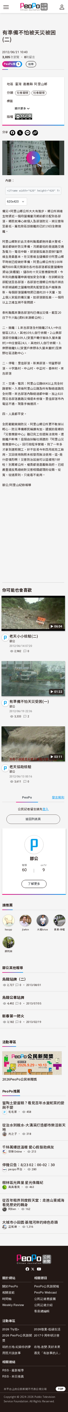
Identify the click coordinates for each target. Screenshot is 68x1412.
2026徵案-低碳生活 (47, 1329)
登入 (45, 809)
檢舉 (31, 64)
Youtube (39, 1269)
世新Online (15, 1151)
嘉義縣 (28, 84)
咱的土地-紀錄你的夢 (16, 1346)
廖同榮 (8, 951)
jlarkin (25, 929)
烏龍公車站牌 (13, 997)
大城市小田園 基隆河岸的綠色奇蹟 (30, 1222)
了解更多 (34, 884)
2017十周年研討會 (47, 1335)
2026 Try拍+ (10, 1329)
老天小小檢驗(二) (23, 635)
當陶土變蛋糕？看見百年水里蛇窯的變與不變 (33, 1105)
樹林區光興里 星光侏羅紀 (22, 1182)
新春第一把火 (13, 1016)
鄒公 (12, 641)
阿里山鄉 (40, 84)
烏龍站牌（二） (15, 979)
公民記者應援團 (45, 1299)
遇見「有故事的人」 (48, 1353)
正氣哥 (12, 1226)
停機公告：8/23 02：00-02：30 (28, 1164)
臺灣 (18, 84)
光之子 (12, 1134)
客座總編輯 (42, 1311)
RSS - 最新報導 (13, 1370)
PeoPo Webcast (45, 1292)
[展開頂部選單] (62, 7)
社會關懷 (22, 93)
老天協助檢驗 (20, 766)
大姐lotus (42, 929)
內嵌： (10, 180)
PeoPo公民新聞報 (46, 1286)
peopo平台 (15, 1169)
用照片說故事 (11, 1353)
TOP (60, 1389)
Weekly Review (13, 1305)
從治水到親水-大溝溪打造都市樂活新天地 (34, 1127)
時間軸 (7, 1299)
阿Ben (12, 1209)
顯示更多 (21, 108)
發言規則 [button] (58, 797)
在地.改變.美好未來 (47, 1346)
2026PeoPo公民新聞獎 (19, 1079)
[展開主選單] (6, 7)
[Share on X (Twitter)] (20, 133)
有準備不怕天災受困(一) (29, 701)
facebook (28, 1269)
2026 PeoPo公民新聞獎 (17, 1337)
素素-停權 (59, 929)
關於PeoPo (10, 1286)
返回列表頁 (33, 819)
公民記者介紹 (43, 1305)
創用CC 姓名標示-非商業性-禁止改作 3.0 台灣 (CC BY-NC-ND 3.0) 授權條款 (24, 117)
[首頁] (34, 7)
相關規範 (8, 1292)
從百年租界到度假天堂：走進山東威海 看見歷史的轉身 (33, 1202)
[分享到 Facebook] (12, 133)
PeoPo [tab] (27, 797)
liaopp (8, 929)
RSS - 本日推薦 (13, 1376)
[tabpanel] (33, 809)
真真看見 (14, 1187)
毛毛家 (12, 1112)
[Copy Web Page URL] (35, 133)
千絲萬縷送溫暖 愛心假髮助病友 (28, 1146)
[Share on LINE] (27, 133)
